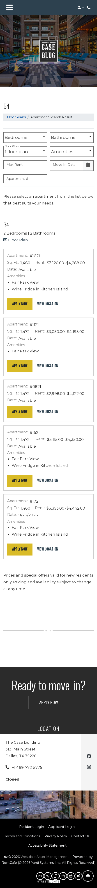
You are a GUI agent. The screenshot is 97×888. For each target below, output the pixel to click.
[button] (80, 7)
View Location (50, 304)
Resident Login (31, 826)
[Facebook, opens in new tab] (89, 757)
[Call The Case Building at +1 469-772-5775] (89, 7)
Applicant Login (61, 826)
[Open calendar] (88, 165)
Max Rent (15, 165)
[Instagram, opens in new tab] (89, 767)
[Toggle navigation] (9, 7)
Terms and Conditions (22, 836)
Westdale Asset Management (45, 857)
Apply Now (22, 304)
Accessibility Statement (47, 845)
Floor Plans (16, 117)
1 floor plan (17, 150)
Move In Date (64, 165)
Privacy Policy (55, 836)
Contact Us (80, 836)
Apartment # (17, 179)
